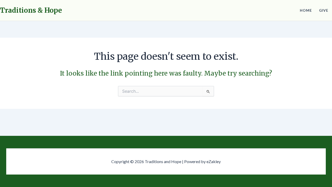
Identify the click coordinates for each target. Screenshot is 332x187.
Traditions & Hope (31, 10)
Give (323, 10)
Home (306, 10)
